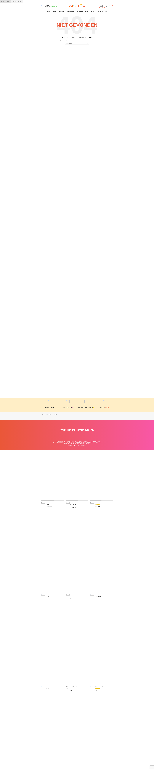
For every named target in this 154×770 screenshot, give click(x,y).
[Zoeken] (107, 6)
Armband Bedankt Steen (51, 686)
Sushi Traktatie (73, 686)
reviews (107, 407)
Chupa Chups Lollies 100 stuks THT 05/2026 (54, 503)
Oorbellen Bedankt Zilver (51, 594)
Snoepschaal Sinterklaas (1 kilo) (102, 594)
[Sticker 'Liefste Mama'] (92, 547)
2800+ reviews (102, 7)
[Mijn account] (109, 6)
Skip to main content (16, 1)
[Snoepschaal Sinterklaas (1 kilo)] (92, 639)
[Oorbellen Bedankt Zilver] (43, 639)
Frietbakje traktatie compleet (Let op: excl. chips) (78, 503)
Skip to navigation (5, 1)
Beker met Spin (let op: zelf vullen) (102, 686)
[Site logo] (77, 6)
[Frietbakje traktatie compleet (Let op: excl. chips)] (68, 547)
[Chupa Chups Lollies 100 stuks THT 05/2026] (43, 547)
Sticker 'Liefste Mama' (100, 502)
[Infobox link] (49, 6)
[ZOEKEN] (87, 43)
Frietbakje (72, 594)
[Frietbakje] (68, 639)
